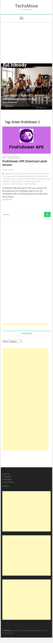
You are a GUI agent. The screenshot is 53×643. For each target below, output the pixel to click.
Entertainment (13, 157)
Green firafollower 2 (17, 184)
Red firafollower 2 (31, 184)
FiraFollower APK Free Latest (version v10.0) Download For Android (25, 177)
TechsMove (26, 6)
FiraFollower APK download (25, 176)
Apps (4, 157)
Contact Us (6, 477)
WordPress (36, 630)
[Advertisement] (26, 42)
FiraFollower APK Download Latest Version (24, 163)
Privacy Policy (8, 482)
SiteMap (5, 486)
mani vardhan (10, 102)
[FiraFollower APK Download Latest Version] (26, 140)
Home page (6, 479)
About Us (6, 474)
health (6, 91)
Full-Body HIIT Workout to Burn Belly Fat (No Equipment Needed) (25, 97)
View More (9, 106)
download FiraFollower (13, 174)
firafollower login (16, 181)
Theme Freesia (26, 630)
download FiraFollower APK (32, 174)
